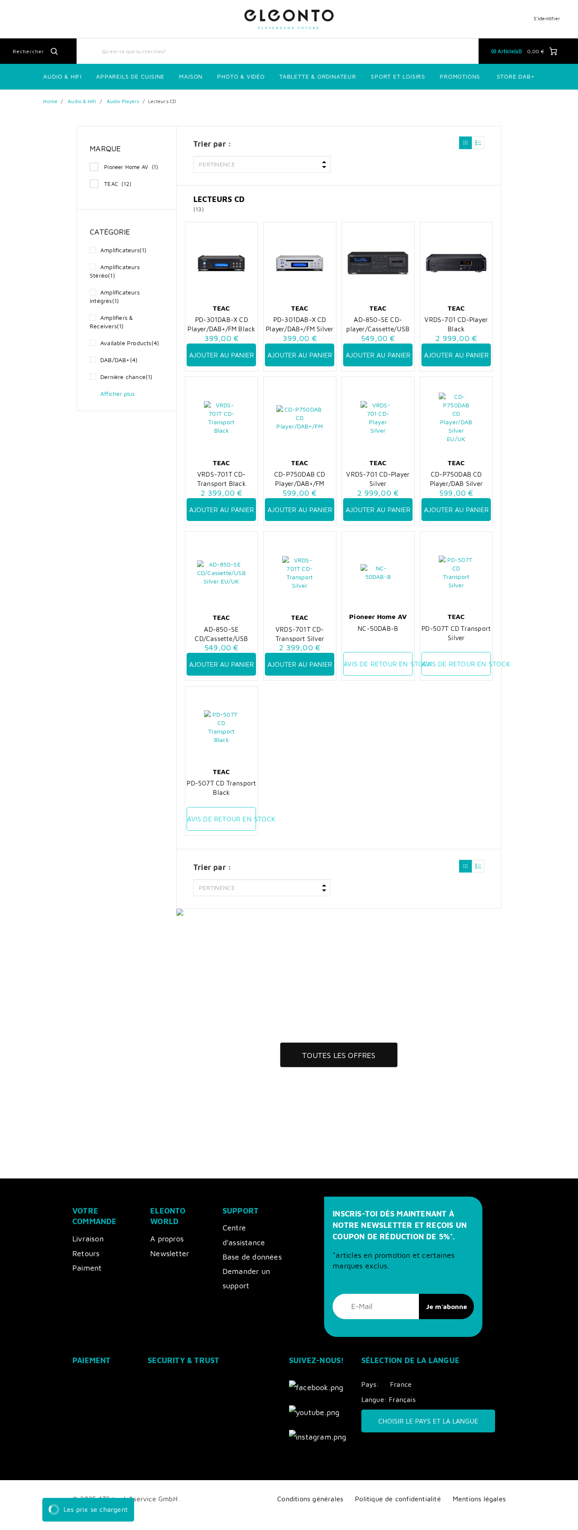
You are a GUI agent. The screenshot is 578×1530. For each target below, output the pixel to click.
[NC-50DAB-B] (378, 572)
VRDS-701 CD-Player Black (456, 324)
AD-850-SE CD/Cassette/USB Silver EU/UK (221, 633)
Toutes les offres (338, 1054)
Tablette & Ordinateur (317, 76)
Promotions (460, 76)
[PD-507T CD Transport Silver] (456, 572)
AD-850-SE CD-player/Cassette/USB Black (378, 324)
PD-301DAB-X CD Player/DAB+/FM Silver (299, 324)
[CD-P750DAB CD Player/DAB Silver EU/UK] (456, 418)
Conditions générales (310, 1499)
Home (50, 101)
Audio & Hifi (62, 76)
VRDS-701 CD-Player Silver (378, 478)
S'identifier (547, 18)
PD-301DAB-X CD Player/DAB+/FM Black (221, 324)
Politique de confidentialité (398, 1499)
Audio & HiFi (82, 101)
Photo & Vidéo (240, 76)
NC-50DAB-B (378, 628)
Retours (85, 1253)
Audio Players (123, 101)
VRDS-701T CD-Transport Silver (299, 633)
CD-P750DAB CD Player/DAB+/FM (299, 478)
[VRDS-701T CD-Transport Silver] (299, 573)
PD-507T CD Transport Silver (456, 633)
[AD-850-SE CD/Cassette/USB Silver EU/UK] (221, 573)
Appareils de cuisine (130, 76)
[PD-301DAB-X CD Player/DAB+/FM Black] (221, 263)
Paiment (87, 1267)
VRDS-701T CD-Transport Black (221, 478)
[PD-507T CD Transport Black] (221, 727)
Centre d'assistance (244, 1234)
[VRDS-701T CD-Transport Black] (221, 418)
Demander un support (246, 1278)
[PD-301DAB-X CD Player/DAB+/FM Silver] (299, 263)
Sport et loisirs (398, 76)
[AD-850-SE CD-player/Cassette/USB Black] (378, 263)
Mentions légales (479, 1499)
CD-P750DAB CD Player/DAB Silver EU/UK (456, 478)
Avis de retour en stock (378, 664)
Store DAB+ (516, 76)
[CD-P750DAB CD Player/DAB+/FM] (299, 418)
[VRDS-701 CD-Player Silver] (378, 418)
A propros (167, 1238)
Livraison (88, 1238)
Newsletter (169, 1253)
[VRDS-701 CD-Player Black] (456, 263)
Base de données (252, 1256)
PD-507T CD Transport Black (221, 787)
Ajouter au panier (221, 355)
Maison (191, 76)
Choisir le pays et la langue (428, 1421)
